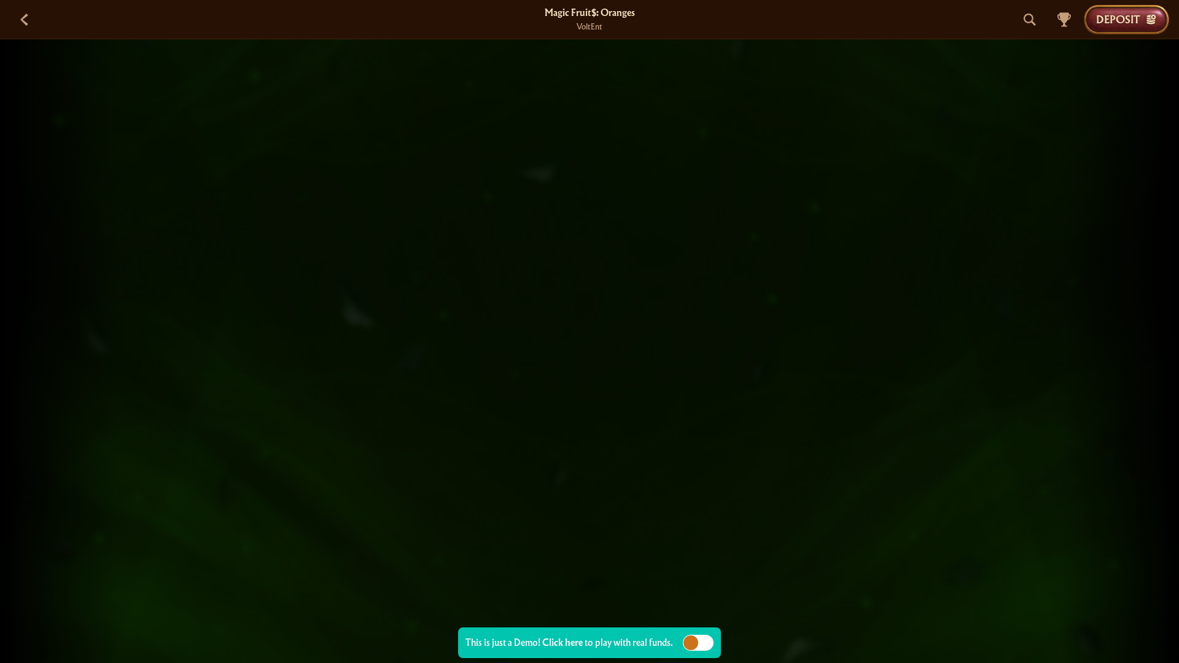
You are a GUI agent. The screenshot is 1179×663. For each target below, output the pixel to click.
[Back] (24, 19)
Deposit (1118, 19)
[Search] (1030, 19)
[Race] (1064, 19)
